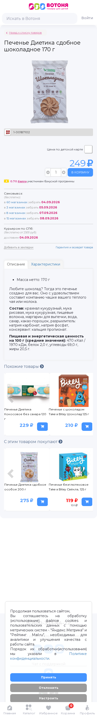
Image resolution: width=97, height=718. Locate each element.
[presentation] (11, 405)
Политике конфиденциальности (48, 656)
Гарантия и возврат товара (74, 247)
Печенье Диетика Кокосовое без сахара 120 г (25, 414)
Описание (16, 264)
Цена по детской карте (65, 149)
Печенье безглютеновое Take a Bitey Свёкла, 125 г (69, 487)
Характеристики (45, 264)
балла (22, 181)
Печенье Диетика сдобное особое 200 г (25, 487)
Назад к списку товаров (25, 32)
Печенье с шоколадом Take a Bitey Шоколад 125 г (69, 411)
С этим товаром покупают (31, 441)
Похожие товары (22, 366)
